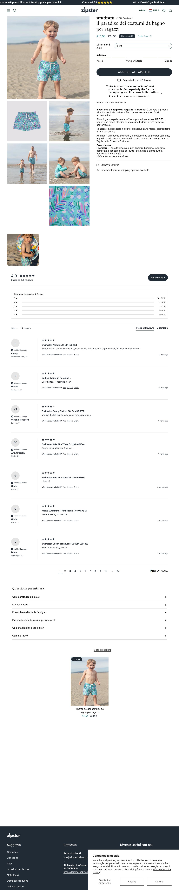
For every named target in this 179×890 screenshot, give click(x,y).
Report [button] (70, 354)
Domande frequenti (17, 880)
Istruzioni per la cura (18, 869)
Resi (9, 863)
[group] (26, 275)
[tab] (145, 328)
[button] (134, 17)
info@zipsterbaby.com (75, 857)
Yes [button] (64, 354)
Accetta (132, 881)
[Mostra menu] (8, 10)
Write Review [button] (158, 277)
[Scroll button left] (11, 249)
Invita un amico (15, 886)
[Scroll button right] (167, 249)
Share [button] (76, 354)
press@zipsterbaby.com (76, 872)
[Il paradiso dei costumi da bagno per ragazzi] (90, 681)
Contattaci (12, 852)
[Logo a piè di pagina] (13, 835)
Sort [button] (13, 328)
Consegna (12, 857)
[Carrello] (170, 10)
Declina (159, 881)
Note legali (13, 875)
